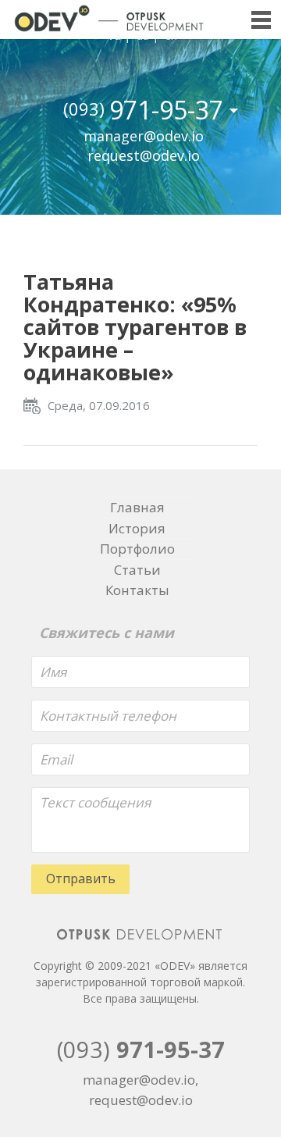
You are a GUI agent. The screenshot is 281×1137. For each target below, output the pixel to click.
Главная (137, 507)
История (136, 528)
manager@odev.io (144, 136)
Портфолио (137, 549)
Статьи (137, 570)
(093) (141, 1049)
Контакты (137, 590)
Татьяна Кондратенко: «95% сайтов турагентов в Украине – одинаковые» (135, 327)
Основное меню (260, 20)
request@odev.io (143, 155)
